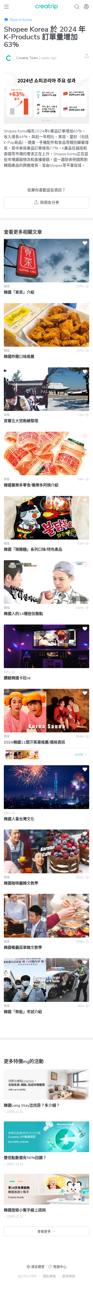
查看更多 (44, 1231)
